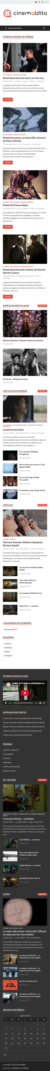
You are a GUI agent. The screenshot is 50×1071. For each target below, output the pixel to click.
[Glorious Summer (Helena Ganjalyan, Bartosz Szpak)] (25, 524)
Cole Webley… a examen (29, 839)
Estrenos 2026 (10, 629)
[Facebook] (39, 2)
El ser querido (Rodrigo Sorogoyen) (28, 452)
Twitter (7, 651)
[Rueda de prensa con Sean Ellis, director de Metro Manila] (25, 119)
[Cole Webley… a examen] (10, 840)
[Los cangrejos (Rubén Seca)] (10, 593)
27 (25, 1043)
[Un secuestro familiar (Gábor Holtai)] (10, 567)
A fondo (6, 202)
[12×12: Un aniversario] (10, 981)
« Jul (4, 1054)
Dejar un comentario (36, 81)
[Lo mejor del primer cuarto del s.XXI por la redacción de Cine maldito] (25, 900)
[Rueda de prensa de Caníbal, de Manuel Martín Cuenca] (25, 249)
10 (6, 1034)
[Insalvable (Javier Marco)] (10, 878)
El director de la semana (27, 814)
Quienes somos (9, 771)
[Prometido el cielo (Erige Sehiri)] (10, 490)
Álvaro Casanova (22, 81)
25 (12, 1043)
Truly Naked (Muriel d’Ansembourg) (27, 581)
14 (31, 1034)
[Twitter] (42, 2)
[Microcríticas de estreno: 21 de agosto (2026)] (10, 465)
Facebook (8, 647)
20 (25, 1038)
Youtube (7, 644)
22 (38, 1038)
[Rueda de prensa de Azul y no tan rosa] (25, 57)
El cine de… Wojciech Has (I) (15, 379)
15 (38, 1034)
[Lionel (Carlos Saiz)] (25, 410)
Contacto (7, 758)
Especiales (7, 762)
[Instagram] (45, 2)
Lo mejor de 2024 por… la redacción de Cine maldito (30, 969)
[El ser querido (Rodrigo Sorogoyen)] (10, 452)
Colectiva (13, 928)
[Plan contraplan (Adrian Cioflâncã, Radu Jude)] (10, 853)
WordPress (17, 1068)
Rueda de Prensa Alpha (15, 205)
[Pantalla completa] (44, 703)
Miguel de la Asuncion (26, 276)
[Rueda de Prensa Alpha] (25, 185)
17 (6, 1038)
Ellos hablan (7, 75)
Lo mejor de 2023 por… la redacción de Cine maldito (30, 995)
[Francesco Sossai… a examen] (25, 786)
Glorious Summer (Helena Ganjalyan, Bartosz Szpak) (24, 722)
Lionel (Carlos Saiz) (13, 429)
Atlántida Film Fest (20, 425)
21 (31, 1038)
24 (6, 1043)
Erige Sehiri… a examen (28, 606)
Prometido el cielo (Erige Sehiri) (32, 490)
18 (12, 1038)
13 (25, 1034)
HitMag (25, 1068)
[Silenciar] (40, 703)
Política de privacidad (11, 766)
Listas (20, 928)
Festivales (6, 426)
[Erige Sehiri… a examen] (10, 606)
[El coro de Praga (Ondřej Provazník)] (10, 477)
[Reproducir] (6, 703)
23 (44, 1038)
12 (19, 1034)
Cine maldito (8, 754)
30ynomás (6, 814)
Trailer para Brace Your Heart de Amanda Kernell (22, 731)
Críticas (13, 539)
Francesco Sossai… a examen (18, 818)
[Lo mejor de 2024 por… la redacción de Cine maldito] (10, 968)
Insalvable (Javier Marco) (29, 878)
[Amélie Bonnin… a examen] (10, 865)
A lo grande (7, 425)
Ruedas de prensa (20, 75)
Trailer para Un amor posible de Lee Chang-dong (22, 718)
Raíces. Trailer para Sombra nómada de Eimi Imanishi (24, 726)
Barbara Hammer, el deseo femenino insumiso (23, 340)
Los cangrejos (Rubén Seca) (30, 593)
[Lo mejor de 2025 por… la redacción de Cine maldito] (10, 955)
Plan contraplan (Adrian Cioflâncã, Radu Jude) (29, 853)
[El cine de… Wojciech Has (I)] (25, 362)
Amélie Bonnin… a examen (30, 865)
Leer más (7, 99)
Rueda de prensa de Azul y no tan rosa (23, 77)
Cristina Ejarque (23, 433)
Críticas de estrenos (35, 425)
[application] (25, 693)
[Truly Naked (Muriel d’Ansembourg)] (10, 580)
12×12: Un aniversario (28, 981)
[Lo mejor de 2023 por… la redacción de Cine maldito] (10, 994)
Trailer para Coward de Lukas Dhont (17, 735)
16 (44, 1034)
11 (12, 1034)
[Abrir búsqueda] (44, 28)
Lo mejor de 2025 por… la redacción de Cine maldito (30, 956)
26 (19, 1043)
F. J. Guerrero (25, 144)
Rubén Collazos (22, 822)
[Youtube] (36, 2)
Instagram (8, 655)
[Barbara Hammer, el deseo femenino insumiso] (25, 323)
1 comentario (36, 144)
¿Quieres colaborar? (11, 750)
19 (19, 1038)
